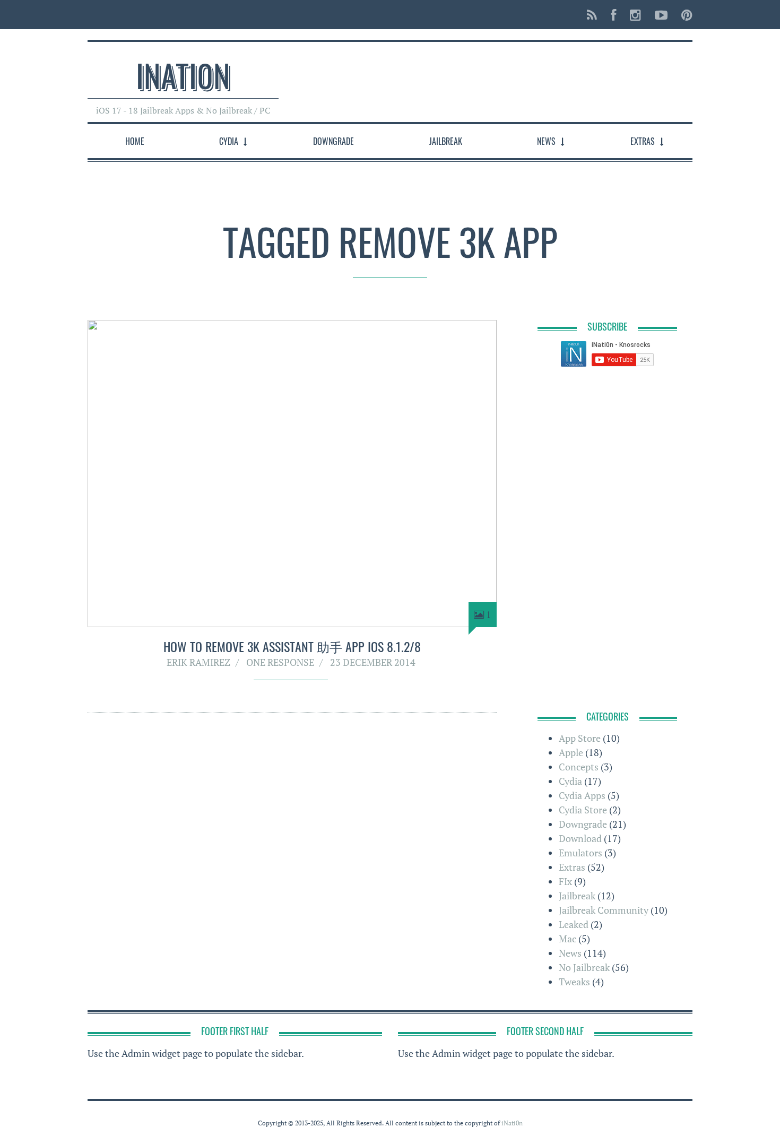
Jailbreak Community (603, 910)
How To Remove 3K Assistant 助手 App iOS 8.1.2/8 (292, 646)
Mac (567, 938)
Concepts (579, 766)
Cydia (228, 141)
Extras (642, 141)
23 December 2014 (372, 662)
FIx (565, 881)
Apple (571, 752)
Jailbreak (445, 141)
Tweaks (574, 981)
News (546, 141)
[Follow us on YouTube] (661, 14)
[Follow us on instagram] (635, 14)
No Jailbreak (584, 967)
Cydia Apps (582, 795)
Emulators (580, 852)
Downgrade (333, 141)
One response (280, 662)
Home (134, 141)
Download (580, 838)
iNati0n (183, 74)
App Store (580, 738)
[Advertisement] (499, 76)
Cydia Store (583, 809)
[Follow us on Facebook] (613, 14)
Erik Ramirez (198, 662)
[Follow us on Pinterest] (683, 14)
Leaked (573, 924)
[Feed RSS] (591, 14)
